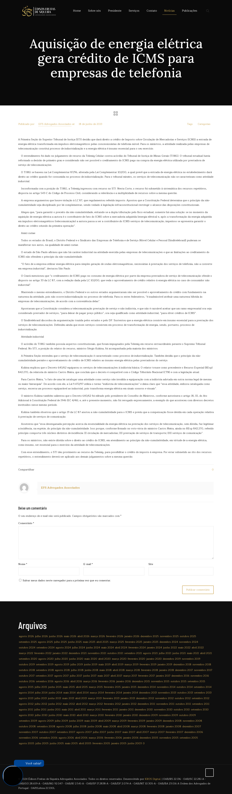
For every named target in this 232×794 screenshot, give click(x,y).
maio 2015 (69, 687)
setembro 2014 (203, 687)
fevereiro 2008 (156, 726)
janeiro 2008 (173, 726)
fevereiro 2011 (110, 709)
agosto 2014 (26, 693)
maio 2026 (70, 636)
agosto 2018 (62, 670)
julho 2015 (41, 687)
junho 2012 (55, 704)
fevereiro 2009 (136, 721)
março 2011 (94, 709)
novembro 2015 (160, 681)
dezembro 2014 (147, 687)
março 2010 (97, 715)
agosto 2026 (26, 636)
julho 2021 (165, 653)
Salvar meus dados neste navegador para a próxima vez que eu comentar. (67, 580)
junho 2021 (179, 653)
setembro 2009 (28, 721)
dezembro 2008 (172, 721)
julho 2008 (79, 726)
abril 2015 (82, 687)
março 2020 (119, 659)
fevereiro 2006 (113, 738)
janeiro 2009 (154, 721)
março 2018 (133, 670)
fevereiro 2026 (114, 636)
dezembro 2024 (169, 642)
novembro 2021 (97, 653)
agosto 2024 (63, 647)
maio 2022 (184, 647)
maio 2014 (69, 693)
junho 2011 (54, 709)
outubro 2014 (185, 687)
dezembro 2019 (172, 659)
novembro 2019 (191, 659)
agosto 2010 (26, 715)
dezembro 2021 (78, 653)
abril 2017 (116, 676)
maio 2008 (109, 726)
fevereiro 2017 (146, 676)
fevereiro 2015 (112, 687)
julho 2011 (40, 709)
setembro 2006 (48, 738)
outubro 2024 (27, 647)
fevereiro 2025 (133, 642)
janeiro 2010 (130, 715)
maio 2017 (103, 676)
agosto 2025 (45, 642)
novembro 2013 (167, 693)
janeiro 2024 (154, 647)
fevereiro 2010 (113, 715)
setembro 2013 (203, 693)
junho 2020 (76, 659)
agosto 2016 (62, 681)
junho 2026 (56, 636)
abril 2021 (206, 653)
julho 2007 (99, 732)
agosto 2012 (26, 704)
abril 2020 (104, 659)
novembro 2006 (28, 738)
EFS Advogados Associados (54, 124)
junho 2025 (75, 642)
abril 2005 (85, 743)
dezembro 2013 (148, 693)
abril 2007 (142, 732)
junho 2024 (93, 647)
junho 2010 (55, 715)
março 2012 (96, 704)
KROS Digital (152, 779)
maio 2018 (105, 670)
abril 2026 (83, 636)
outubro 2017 (27, 676)
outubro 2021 (115, 653)
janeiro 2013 (128, 698)
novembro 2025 (169, 636)
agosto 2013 (26, 698)
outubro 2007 (47, 732)
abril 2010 (83, 715)
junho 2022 (170, 647)
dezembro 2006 (193, 732)
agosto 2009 (46, 721)
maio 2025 (89, 642)
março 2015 (96, 687)
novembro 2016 (199, 676)
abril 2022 (198, 647)
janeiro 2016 (123, 681)
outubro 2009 (187, 715)
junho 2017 (89, 676)
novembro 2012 (164, 698)
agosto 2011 (26, 709)
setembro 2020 (28, 659)
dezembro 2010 (144, 709)
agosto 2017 (61, 676)
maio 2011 (67, 709)
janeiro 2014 (130, 693)
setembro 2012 (200, 698)
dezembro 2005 (149, 738)
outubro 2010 (182, 709)
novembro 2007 (28, 732)
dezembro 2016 (180, 676)
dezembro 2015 (141, 681)
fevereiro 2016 (106, 681)
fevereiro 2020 (136, 659)
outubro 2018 (27, 670)
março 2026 (98, 636)
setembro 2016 (44, 681)
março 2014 (97, 693)
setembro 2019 (44, 664)
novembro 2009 (168, 715)
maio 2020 (90, 659)
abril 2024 (121, 647)
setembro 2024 (45, 647)
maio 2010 (69, 715)
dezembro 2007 (191, 726)
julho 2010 (41, 715)
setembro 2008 (46, 726)
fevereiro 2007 (174, 732)
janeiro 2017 (163, 676)
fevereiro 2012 (112, 704)
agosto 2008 (64, 726)
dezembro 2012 (145, 698)
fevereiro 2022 (42, 653)
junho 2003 (135, 743)
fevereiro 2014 (113, 693)
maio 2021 (193, 653)
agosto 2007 (84, 732)
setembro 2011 (200, 704)
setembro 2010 (200, 709)
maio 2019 (104, 664)
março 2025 (117, 642)
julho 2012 (41, 704)
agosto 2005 (26, 743)
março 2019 (131, 664)
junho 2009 (76, 721)
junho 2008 (95, 726)
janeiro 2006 (130, 738)
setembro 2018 (45, 670)
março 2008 (138, 726)
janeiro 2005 (119, 743)
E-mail (88, 564)
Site (150, 564)
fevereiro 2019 (148, 664)
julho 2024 (78, 647)
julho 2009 (61, 721)
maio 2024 (107, 647)
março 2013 (95, 698)
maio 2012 (69, 704)
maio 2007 (128, 732)
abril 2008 (123, 726)
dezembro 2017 (184, 670)
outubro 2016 (27, 681)
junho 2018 (91, 670)
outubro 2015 (179, 681)
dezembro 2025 (149, 636)
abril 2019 (117, 664)
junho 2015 (55, 687)
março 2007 (157, 732)
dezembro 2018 (182, 664)
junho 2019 (90, 664)
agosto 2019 (62, 664)
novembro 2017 (203, 670)
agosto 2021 (150, 653)
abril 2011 (80, 709)
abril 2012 (82, 704)
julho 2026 (41, 636)
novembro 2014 (166, 687)
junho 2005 (57, 743)
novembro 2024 (188, 642)
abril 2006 (81, 738)
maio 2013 (68, 698)
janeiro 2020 (154, 659)
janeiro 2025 (150, 642)
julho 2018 (77, 670)
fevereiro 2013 (111, 698)
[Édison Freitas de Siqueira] (39, 11)
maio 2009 (90, 721)
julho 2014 (41, 693)
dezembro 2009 (148, 715)
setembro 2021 (133, 653)
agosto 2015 (26, 687)
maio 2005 (71, 743)
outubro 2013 (185, 693)
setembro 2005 (189, 738)
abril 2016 (76, 681)
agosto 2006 (66, 738)
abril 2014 (83, 693)
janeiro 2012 (129, 704)
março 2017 (130, 676)
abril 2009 (104, 721)
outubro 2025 (188, 636)
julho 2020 (61, 659)
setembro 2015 (196, 681)
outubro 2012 (183, 698)
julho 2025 (60, 642)
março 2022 (26, 653)
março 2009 (119, 721)
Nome (22, 564)
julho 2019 (76, 664)
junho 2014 (55, 693)
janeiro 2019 (165, 664)
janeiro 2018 (166, 670)
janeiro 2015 (129, 687)
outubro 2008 (27, 726)
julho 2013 (40, 698)
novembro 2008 (192, 721)
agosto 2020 (46, 659)
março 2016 (90, 681)
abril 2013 (81, 698)
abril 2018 (119, 670)
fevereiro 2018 (149, 670)
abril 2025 (102, 642)
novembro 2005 (169, 738)
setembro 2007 (66, 732)
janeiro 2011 (126, 709)
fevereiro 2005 (101, 743)
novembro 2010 (163, 709)
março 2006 (96, 738)
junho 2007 (114, 732)
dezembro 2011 (146, 704)
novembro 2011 (165, 704)
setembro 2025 (28, 642)
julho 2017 (76, 676)
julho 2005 (42, 743)
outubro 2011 (183, 704)
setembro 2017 (44, 676)
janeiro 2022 (60, 653)
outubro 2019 (27, 664)
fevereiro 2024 (137, 647)
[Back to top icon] (209, 772)
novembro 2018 (201, 664)
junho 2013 (54, 698)
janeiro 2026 (131, 636)
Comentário (26, 523)
